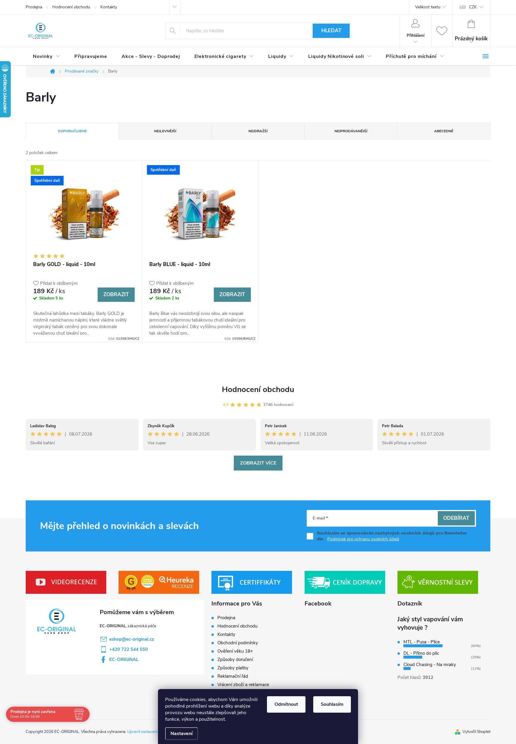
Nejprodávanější (350, 131)
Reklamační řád (232, 676)
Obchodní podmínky (237, 643)
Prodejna (34, 7)
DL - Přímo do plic (421, 653)
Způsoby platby (232, 668)
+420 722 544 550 (128, 649)
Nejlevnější (165, 131)
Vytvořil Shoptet (476, 731)
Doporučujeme (72, 131)
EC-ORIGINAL (123, 659)
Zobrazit (116, 294)
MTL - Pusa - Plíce (421, 642)
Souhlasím (332, 704)
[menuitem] (46, 56)
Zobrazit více (258, 463)
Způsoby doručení (235, 659)
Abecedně (443, 131)
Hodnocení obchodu (71, 7)
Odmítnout (286, 704)
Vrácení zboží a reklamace (243, 685)
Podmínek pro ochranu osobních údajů (363, 539)
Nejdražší (258, 131)
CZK (473, 7)
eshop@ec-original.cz (131, 639)
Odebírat (456, 518)
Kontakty (108, 7)
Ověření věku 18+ (235, 651)
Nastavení (182, 733)
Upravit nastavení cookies (149, 731)
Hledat (331, 30)
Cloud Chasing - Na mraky (429, 665)
